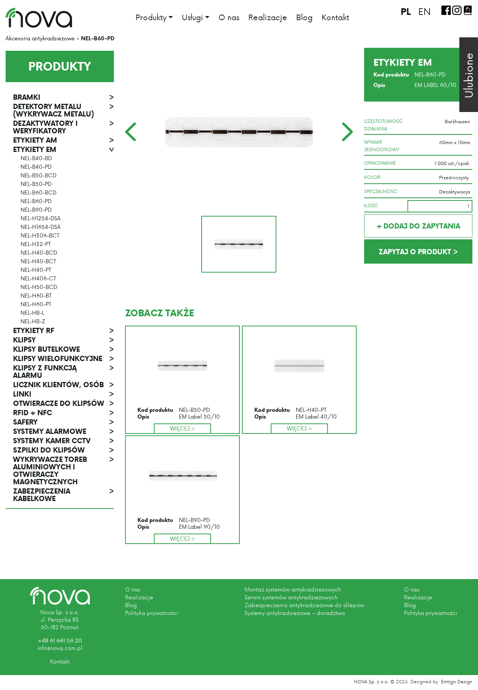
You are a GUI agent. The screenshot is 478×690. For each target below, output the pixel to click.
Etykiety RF (63, 330)
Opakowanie (380, 162)
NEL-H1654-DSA (40, 227)
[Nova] (60, 596)
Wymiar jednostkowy (381, 146)
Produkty (151, 17)
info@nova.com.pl (60, 648)
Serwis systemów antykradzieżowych (291, 597)
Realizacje (267, 17)
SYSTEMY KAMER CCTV (63, 440)
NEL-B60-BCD (38, 192)
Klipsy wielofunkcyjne (63, 358)
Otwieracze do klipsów (63, 403)
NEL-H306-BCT (40, 235)
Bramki (63, 97)
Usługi (192, 17)
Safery (63, 422)
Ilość (371, 205)
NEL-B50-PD (36, 184)
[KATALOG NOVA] (467, 10)
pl (406, 11)
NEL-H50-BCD (39, 287)
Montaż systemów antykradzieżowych (293, 589)
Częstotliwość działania (383, 125)
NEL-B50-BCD (38, 175)
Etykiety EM (63, 149)
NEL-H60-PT (36, 304)
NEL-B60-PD (36, 201)
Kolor (372, 177)
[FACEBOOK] (446, 10)
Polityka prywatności (151, 613)
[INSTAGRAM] (457, 10)
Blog (304, 17)
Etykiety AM (63, 140)
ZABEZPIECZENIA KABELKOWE (63, 494)
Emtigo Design (456, 681)
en (424, 11)
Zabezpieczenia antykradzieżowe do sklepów (304, 605)
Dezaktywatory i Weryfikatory (63, 126)
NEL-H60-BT (36, 295)
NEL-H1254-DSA (40, 218)
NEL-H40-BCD (39, 252)
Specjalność (380, 191)
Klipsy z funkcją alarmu (63, 371)
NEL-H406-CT (38, 278)
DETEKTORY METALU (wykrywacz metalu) (63, 110)
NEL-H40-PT (36, 270)
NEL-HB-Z (33, 321)
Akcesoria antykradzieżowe (40, 38)
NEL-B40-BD (36, 158)
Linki (63, 394)
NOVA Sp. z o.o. (371, 681)
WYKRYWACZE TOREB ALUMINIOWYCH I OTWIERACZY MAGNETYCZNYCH (63, 470)
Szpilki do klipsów (63, 450)
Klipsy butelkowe (63, 349)
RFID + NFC (63, 412)
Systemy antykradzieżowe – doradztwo (295, 613)
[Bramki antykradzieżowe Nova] (39, 17)
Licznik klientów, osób (63, 384)
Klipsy (63, 340)
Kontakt (335, 17)
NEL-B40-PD (36, 167)
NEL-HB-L (32, 313)
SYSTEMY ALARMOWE (63, 431)
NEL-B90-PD (36, 209)
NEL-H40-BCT (38, 261)
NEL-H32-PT (36, 244)
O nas (228, 17)
